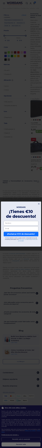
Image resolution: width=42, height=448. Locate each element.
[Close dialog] (38, 203)
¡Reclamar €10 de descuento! (21, 234)
